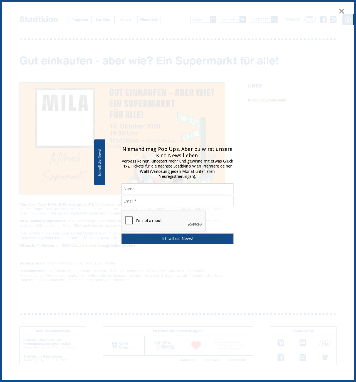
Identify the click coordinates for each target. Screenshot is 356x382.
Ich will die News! (99, 162)
